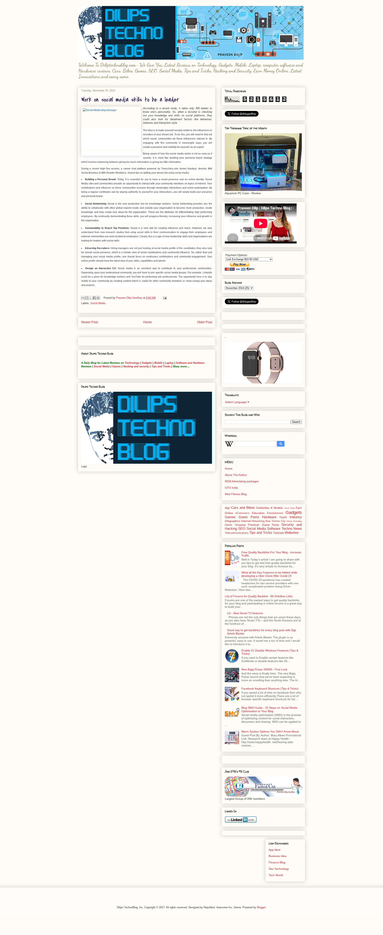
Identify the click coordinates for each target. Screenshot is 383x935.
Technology (132, 362)
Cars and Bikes (243, 508)
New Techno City (275, 521)
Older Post (204, 322)
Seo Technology (279, 868)
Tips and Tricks (161, 366)
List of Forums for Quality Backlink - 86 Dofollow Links (259, 596)
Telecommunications (237, 533)
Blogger (261, 907)
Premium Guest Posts (263, 524)
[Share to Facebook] (94, 298)
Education (258, 513)
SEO (241, 529)
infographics (232, 521)
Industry (296, 517)
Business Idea (277, 856)
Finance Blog (277, 862)
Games (116, 366)
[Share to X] (91, 298)
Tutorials (278, 532)
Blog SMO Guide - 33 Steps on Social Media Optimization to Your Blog (269, 709)
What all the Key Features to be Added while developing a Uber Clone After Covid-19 (269, 574)
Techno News (292, 529)
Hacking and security (136, 366)
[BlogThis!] (87, 298)
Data (292, 508)
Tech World (276, 875)
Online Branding (294, 521)
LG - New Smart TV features (245, 613)
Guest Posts (249, 517)
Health (283, 517)
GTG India (231, 487)
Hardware (269, 517)
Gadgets (147, 362)
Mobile (158, 362)
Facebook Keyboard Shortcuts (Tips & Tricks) (269, 688)
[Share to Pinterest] (98, 298)
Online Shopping (235, 525)
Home (147, 322)
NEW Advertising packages (242, 481)
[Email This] (83, 298)
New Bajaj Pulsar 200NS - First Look (264, 669)
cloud (286, 508)
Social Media (97, 303)
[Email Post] (164, 297)
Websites (292, 533)
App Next (274, 849)
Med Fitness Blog (236, 494)
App (227, 507)
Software (273, 529)
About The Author (236, 474)
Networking (258, 521)
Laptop (169, 362)
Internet (246, 521)
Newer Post (89, 322)
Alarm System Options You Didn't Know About (270, 731)
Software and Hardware (190, 362)
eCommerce (242, 513)
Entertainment (275, 513)
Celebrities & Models (269, 507)
